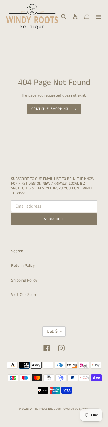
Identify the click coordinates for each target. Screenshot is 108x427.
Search (17, 251)
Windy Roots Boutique (45, 408)
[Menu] (98, 17)
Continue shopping (49, 109)
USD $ (52, 331)
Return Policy (23, 265)
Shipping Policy (24, 280)
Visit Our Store (24, 295)
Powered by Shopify (75, 408)
